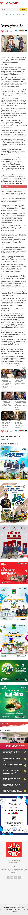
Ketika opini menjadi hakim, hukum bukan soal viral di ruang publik (15, 745)
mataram (17, 869)
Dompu (10, 871)
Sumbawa (7, 871)
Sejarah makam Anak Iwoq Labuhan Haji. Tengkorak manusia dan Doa (11, 759)
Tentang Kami (10, 905)
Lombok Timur (4, 869)
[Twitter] (15, 877)
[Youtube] (19, 877)
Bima (25, 871)
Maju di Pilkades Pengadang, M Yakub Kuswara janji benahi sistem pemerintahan (12, 790)
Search (23, 9)
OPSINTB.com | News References (15, 909)
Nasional (21, 869)
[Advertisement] (14, 891)
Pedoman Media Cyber (10, 907)
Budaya (6, 31)
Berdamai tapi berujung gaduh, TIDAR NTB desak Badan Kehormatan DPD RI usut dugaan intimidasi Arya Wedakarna (12, 752)
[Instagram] (11, 877)
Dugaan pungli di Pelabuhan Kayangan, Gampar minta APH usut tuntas (11, 784)
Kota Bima (14, 871)
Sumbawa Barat (14, 872)
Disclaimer (21, 907)
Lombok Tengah (11, 869)
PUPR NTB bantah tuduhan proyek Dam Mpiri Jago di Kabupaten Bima (13, 765)
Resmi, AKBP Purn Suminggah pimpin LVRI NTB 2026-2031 (12, 778)
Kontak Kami (18, 905)
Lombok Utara (20, 871)
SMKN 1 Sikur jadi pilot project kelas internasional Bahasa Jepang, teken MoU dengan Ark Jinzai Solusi (12, 772)
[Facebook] (8, 877)
